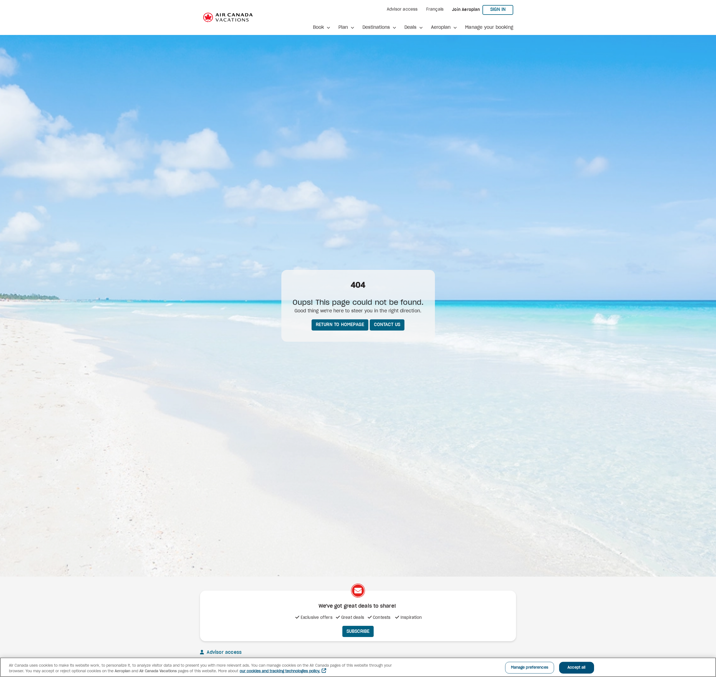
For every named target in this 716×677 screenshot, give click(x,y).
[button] (321, 27)
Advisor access (402, 9)
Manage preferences (529, 667)
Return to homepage (340, 324)
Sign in (501, 9)
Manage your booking (489, 27)
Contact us (387, 324)
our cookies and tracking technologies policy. (280, 671)
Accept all (576, 667)
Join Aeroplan (466, 10)
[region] (358, 667)
